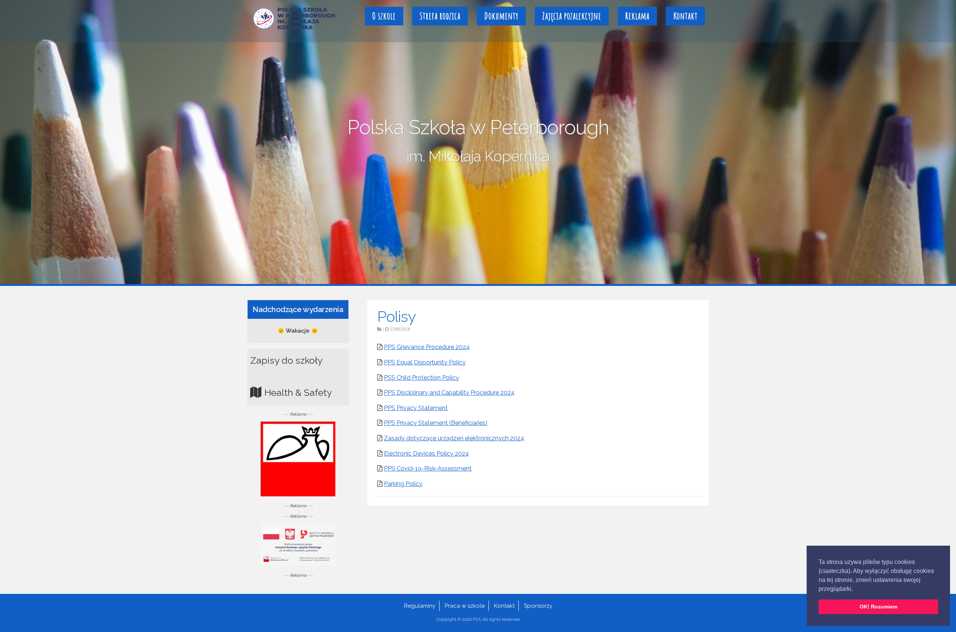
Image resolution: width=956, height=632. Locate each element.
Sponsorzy (538, 605)
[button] (855, 589)
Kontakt (685, 16)
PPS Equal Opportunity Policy (425, 362)
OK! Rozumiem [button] (878, 607)
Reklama (637, 16)
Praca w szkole (465, 605)
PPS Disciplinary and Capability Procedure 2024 (449, 392)
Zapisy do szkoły (286, 360)
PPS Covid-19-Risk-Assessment (428, 468)
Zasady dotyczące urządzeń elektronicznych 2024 (454, 438)
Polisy (396, 316)
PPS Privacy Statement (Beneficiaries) (435, 422)
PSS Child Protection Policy (421, 377)
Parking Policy (403, 483)
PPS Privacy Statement (416, 407)
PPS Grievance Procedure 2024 (427, 347)
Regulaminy (419, 605)
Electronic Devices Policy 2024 (426, 453)
